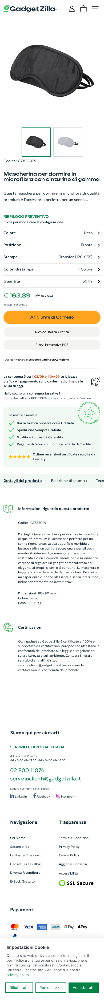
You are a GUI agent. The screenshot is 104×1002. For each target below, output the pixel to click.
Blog (37, 864)
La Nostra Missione (24, 855)
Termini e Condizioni (74, 838)
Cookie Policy (69, 855)
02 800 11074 (27, 770)
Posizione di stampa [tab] (69, 480)
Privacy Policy (69, 847)
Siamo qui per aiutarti (34, 733)
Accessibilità (68, 873)
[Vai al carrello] (83, 8)
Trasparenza (72, 822)
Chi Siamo (17, 838)
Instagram (67, 796)
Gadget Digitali (21, 864)
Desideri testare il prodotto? (37, 359)
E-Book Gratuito (22, 881)
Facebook (43, 796)
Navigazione (23, 822)
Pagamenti (22, 909)
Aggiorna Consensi (73, 864)
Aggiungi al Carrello (52, 317)
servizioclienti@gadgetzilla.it (39, 665)
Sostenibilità (19, 847)
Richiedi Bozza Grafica (52, 332)
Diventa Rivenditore (25, 873)
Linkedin (20, 796)
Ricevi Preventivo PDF (52, 345)
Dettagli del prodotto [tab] (22, 480)
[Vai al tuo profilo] (71, 8)
